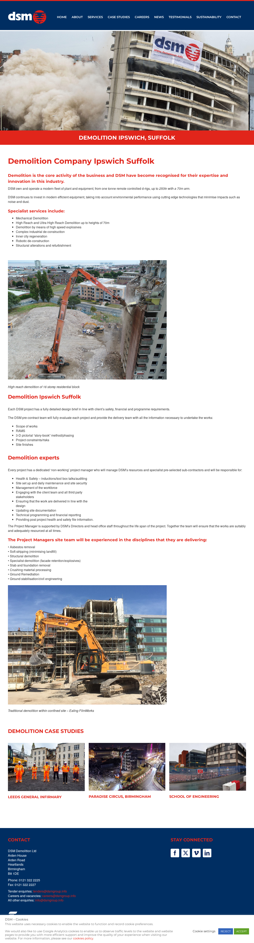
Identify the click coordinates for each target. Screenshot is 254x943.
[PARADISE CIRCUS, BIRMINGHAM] (127, 767)
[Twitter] (185, 853)
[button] (11, 772)
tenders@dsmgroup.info (50, 891)
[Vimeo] (196, 853)
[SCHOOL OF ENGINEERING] (207, 767)
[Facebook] (175, 853)
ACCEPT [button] (241, 931)
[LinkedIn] (207, 853)
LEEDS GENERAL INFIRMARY (35, 797)
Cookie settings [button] (204, 931)
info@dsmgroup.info (49, 900)
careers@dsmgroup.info (59, 895)
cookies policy (83, 938)
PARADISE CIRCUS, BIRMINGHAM (120, 796)
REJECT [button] (226, 931)
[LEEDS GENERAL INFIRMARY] (46, 767)
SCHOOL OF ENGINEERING (194, 796)
